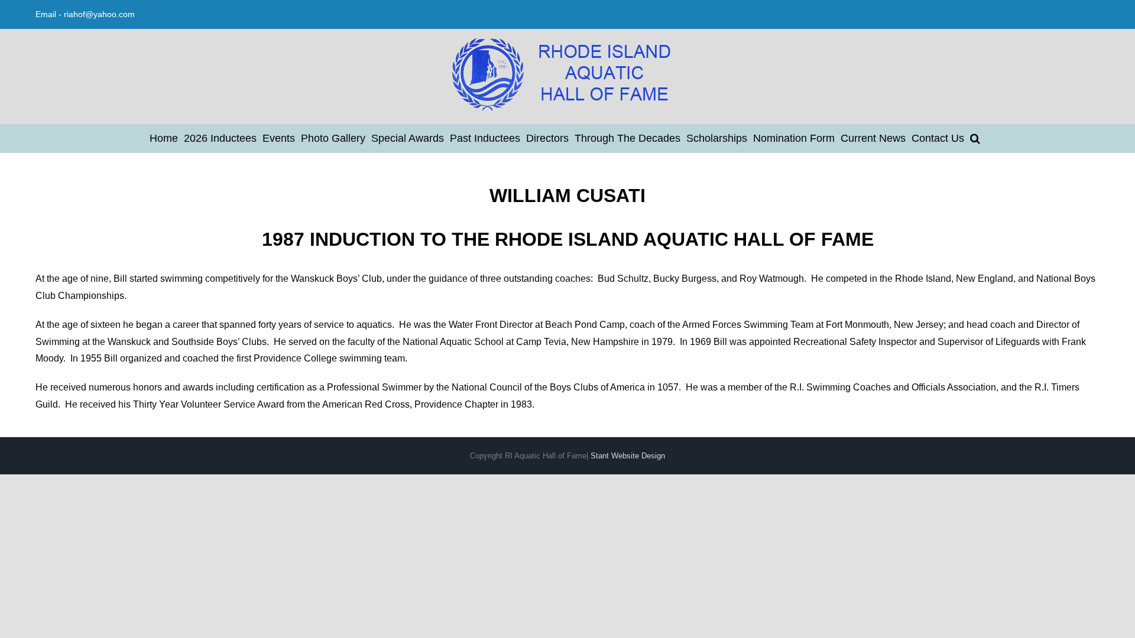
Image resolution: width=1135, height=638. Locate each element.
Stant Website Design (628, 455)
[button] (975, 138)
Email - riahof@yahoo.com (85, 14)
